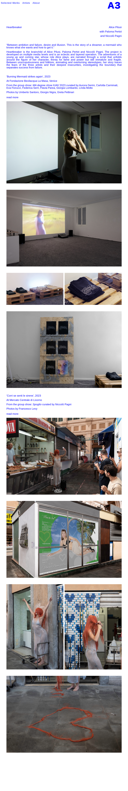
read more (12, 97)
